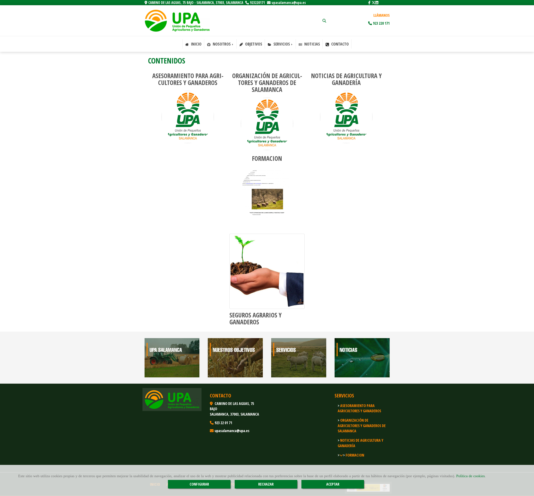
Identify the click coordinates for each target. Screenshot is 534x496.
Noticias (311, 44)
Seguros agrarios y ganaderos (255, 318)
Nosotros (222, 44)
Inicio (196, 44)
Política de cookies (470, 476)
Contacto (339, 44)
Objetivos (253, 44)
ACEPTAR (332, 484)
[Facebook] (369, 2)
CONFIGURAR (199, 484)
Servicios (281, 44)
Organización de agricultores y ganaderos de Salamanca (267, 82)
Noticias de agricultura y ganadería (346, 79)
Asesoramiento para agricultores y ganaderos (187, 79)
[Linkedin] (376, 2)
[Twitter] (373, 2)
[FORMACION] (340, 455)
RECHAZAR (266, 484)
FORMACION (267, 158)
